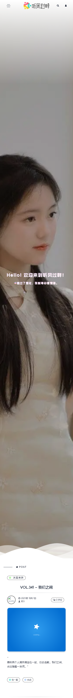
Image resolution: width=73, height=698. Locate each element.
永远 (29, 680)
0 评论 (59, 600)
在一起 (15, 680)
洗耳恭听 (18, 578)
